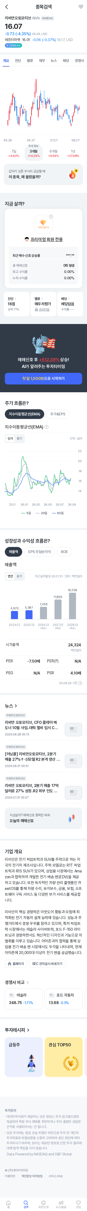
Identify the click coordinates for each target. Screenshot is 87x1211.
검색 (26, 1207)
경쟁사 (79, 61)
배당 (66, 61)
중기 (19, 438)
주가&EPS (57, 414)
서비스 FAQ (56, 1176)
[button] (16, 964)
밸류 (30, 61)
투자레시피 (15, 1030)
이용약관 (10, 1176)
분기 (19, 576)
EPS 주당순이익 (39, 552)
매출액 (13, 552)
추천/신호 (43, 1207)
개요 (6, 61)
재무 (42, 61)
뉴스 (54, 61)
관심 (78, 1207)
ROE (64, 552)
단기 (10, 438)
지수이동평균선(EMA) (24, 414)
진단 (18, 61)
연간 (10, 576)
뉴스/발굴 (61, 1207)
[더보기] (27, 982)
